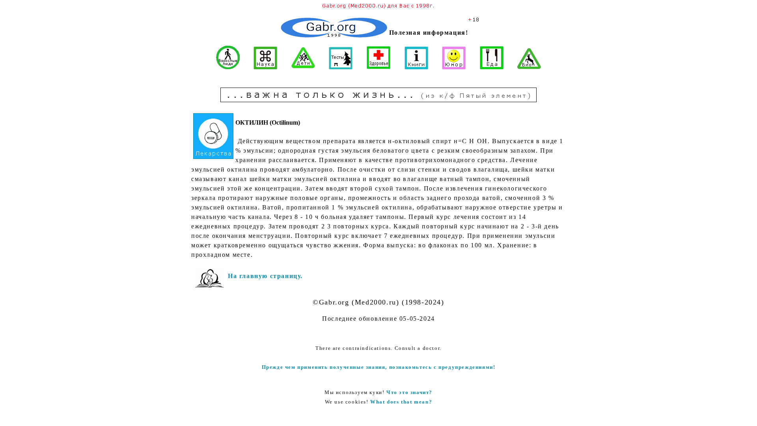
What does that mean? (401, 402)
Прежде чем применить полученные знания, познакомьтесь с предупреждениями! (379, 367)
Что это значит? (409, 392)
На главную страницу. (265, 276)
